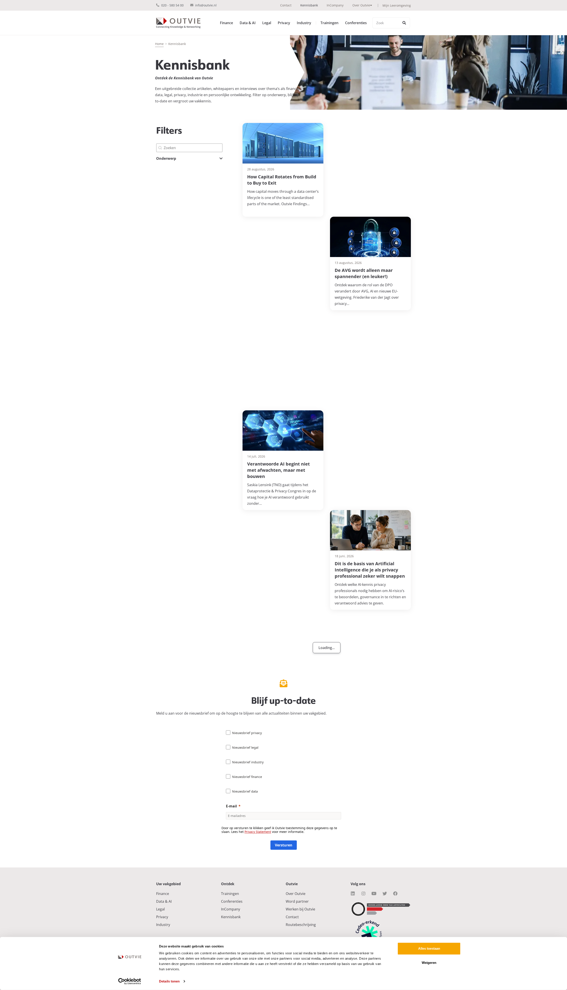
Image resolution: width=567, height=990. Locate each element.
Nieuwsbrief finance (247, 777)
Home (159, 44)
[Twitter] (385, 893)
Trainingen (329, 23)
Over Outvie (361, 5)
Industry (304, 22)
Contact (285, 5)
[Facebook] (395, 893)
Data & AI (248, 22)
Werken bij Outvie (300, 909)
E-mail (231, 806)
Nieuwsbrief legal (245, 747)
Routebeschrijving (301, 924)
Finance (226, 22)
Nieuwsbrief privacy (247, 733)
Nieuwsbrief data (245, 791)
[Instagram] (363, 893)
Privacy (284, 22)
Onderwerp (166, 158)
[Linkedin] (353, 893)
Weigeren (429, 963)
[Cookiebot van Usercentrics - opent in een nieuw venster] (129, 981)
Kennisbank (309, 5)
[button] (189, 158)
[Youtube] (374, 893)
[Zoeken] (404, 23)
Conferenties (356, 23)
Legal (266, 22)
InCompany (335, 5)
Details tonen (169, 981)
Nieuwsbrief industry (248, 762)
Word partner (297, 901)
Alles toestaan (429, 948)
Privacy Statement (258, 832)
